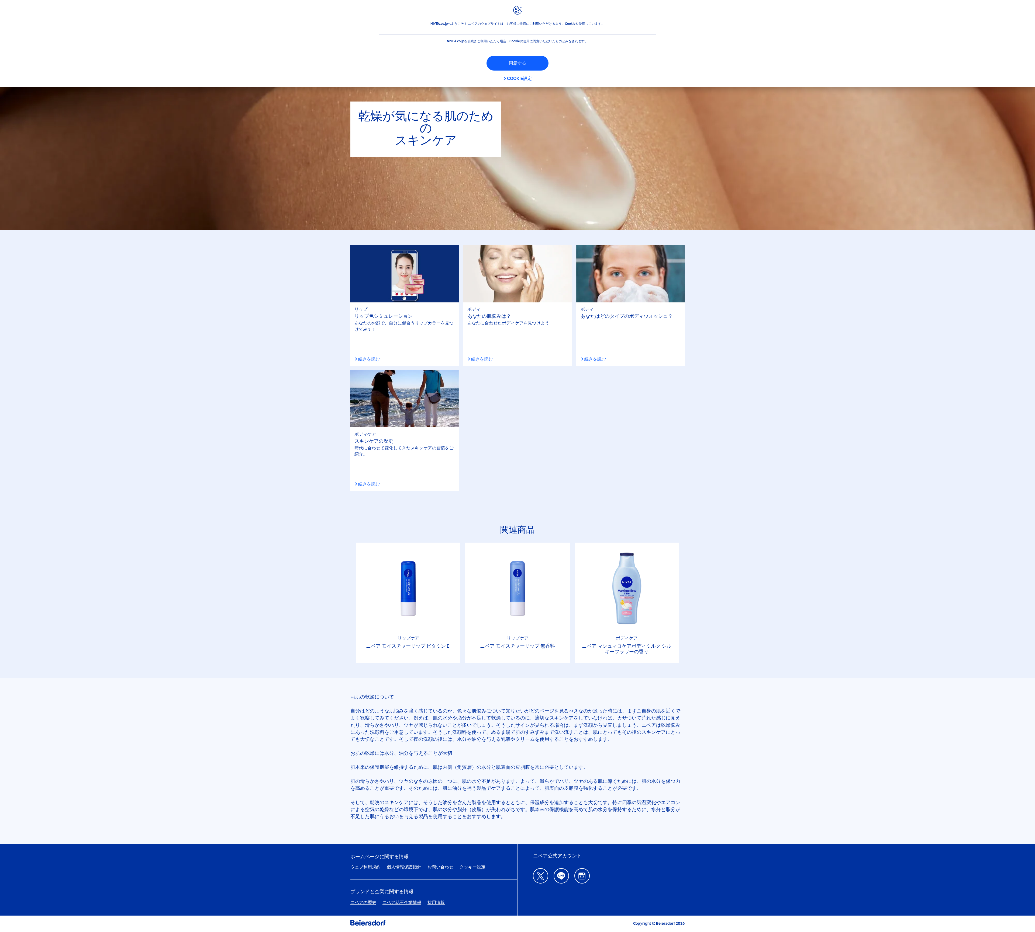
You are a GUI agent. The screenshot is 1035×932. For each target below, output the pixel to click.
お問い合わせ (440, 867)
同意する (517, 63)
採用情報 (436, 902)
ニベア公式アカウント (557, 856)
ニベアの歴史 (363, 902)
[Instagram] (582, 876)
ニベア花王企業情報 (401, 902)
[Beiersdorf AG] (367, 924)
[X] (540, 876)
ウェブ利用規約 (365, 867)
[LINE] (561, 876)
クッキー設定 (472, 867)
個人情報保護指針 (404, 867)
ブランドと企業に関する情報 (381, 892)
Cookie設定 (519, 78)
